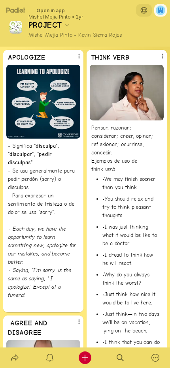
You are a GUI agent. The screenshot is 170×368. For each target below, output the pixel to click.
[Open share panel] (14, 358)
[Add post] (85, 358)
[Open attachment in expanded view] (43, 102)
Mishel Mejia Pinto (49, 17)
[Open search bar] (120, 357)
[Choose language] (144, 10)
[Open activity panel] (49, 358)
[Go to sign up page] (160, 10)
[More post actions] (73, 59)
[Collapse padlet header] (67, 25)
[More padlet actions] (155, 358)
